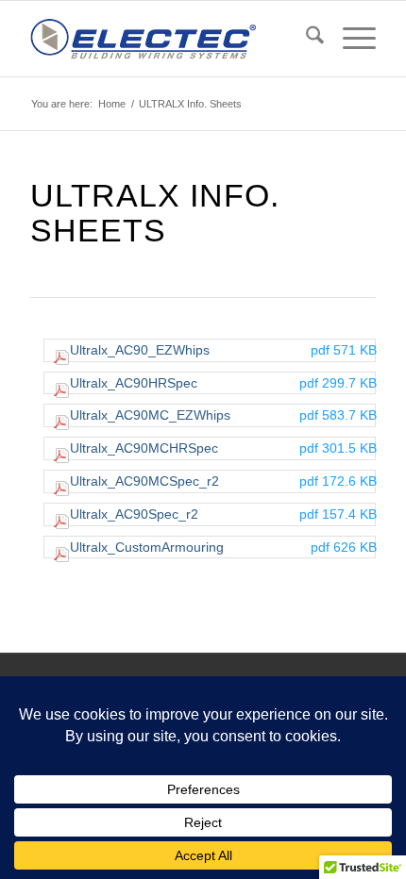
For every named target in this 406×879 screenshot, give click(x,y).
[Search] (305, 38)
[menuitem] (305, 38)
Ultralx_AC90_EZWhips (223, 349)
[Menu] (350, 38)
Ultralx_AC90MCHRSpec (223, 448)
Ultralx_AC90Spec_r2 (223, 514)
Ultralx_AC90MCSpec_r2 (223, 481)
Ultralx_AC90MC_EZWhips (223, 415)
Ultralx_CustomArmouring (223, 547)
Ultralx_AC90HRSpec (223, 382)
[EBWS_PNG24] (168, 38)
